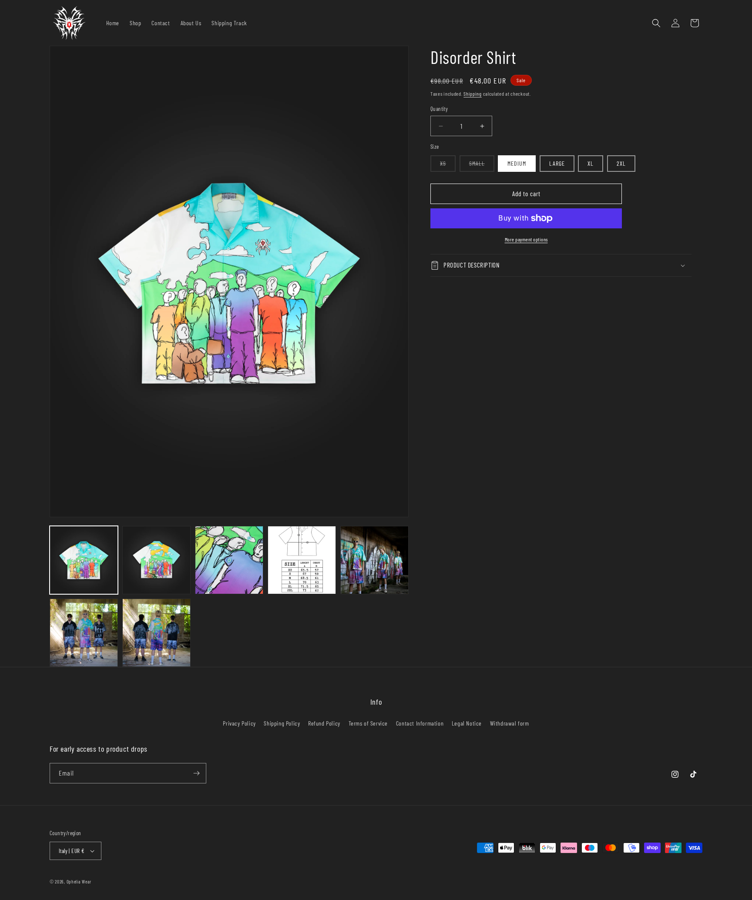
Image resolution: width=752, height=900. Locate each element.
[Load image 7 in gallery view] (156, 633)
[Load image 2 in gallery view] (156, 560)
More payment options (526, 239)
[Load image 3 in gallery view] (229, 560)
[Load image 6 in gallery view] (84, 633)
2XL (621, 163)
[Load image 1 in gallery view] (84, 560)
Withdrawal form (509, 723)
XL (591, 163)
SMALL (481, 165)
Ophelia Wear (79, 881)
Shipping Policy (282, 723)
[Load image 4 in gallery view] (302, 560)
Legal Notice (467, 723)
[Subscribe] (196, 773)
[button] (656, 23)
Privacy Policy (239, 723)
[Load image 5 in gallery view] (374, 560)
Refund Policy (324, 723)
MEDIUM (516, 163)
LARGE (557, 163)
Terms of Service (368, 723)
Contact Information (419, 723)
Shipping (472, 93)
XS (448, 165)
